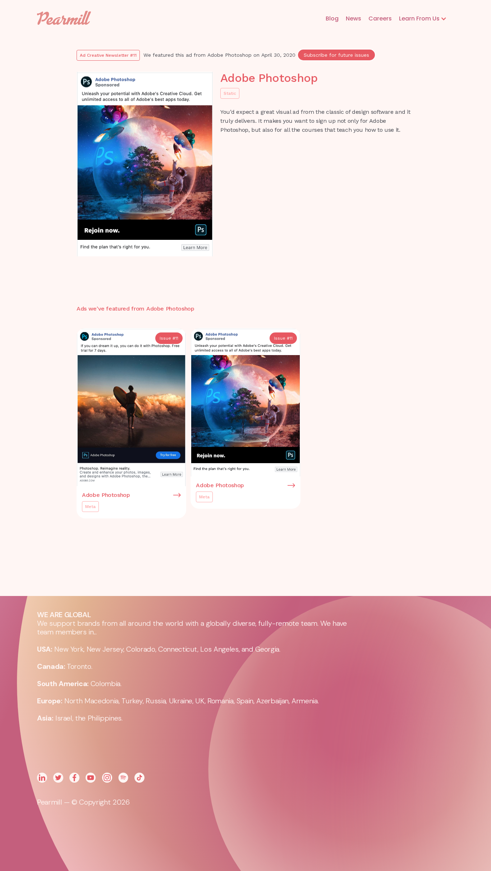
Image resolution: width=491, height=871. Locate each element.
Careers (380, 18)
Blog (332, 18)
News (353, 18)
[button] (423, 18)
